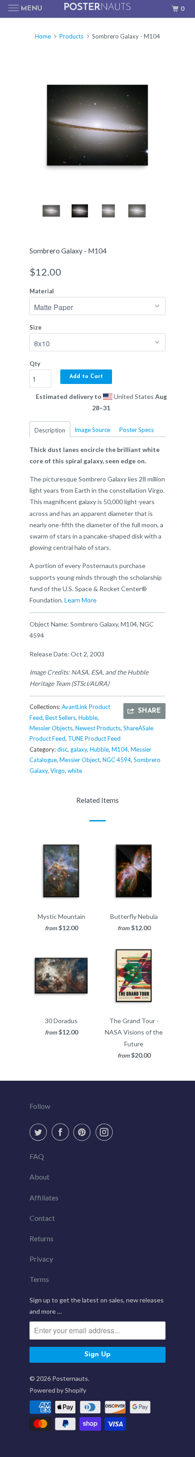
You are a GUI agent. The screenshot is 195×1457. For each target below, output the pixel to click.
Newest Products (98, 728)
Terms (39, 1279)
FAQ (36, 1156)
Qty (34, 363)
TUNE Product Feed (94, 738)
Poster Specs (136, 429)
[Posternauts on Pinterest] (83, 1132)
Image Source (92, 429)
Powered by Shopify (57, 1390)
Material (41, 291)
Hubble (88, 717)
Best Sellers (60, 717)
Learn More (80, 600)
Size (35, 327)
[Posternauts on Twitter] (39, 1132)
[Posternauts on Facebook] (62, 1132)
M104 (120, 749)
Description (49, 430)
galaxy (78, 749)
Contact (42, 1218)
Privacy (41, 1258)
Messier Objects (51, 728)
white (75, 770)
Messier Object (79, 759)
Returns (41, 1238)
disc (62, 749)
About (39, 1176)
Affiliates (43, 1197)
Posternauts (70, 1378)
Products (71, 36)
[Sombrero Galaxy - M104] (97, 125)
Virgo (57, 770)
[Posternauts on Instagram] (106, 1132)
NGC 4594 (116, 759)
